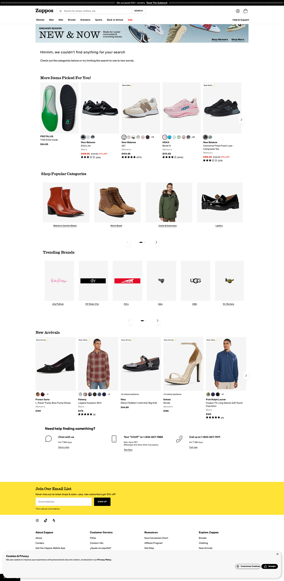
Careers (40, 543)
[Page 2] (144, 242)
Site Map (149, 548)
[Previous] (127, 242)
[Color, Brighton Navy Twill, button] (104, 394)
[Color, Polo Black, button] (217, 394)
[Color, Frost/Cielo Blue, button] (174, 137)
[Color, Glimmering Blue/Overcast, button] (179, 137)
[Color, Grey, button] (92, 137)
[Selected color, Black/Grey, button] (205, 137)
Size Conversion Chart (156, 538)
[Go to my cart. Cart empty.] (245, 11)
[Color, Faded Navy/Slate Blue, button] (188, 137)
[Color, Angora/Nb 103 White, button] (138, 137)
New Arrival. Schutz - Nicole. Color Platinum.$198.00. (183, 375)
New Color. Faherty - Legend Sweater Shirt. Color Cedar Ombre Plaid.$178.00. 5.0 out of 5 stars (98, 376)
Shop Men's (237, 39)
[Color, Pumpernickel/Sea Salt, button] (147, 137)
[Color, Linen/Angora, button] (128, 137)
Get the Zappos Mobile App (50, 548)
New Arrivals (205, 548)
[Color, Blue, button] (88, 137)
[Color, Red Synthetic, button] (42, 394)
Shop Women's (220, 39)
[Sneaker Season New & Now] (142, 33)
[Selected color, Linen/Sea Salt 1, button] (124, 137)
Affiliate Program (153, 543)
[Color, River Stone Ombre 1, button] (80, 394)
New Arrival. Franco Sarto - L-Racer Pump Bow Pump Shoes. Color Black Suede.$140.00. (56, 375)
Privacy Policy (104, 559)
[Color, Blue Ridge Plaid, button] (99, 394)
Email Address (46, 501)
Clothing (203, 543)
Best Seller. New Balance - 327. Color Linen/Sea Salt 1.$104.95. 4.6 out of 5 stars (141, 120)
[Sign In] (237, 11)
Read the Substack (156, 2)
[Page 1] (140, 242)
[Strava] (54, 520)
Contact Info (96, 543)
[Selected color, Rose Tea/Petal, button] (164, 137)
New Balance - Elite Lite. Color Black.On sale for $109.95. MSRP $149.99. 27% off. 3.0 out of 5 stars (100, 120)
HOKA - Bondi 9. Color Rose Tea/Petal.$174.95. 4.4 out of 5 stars (181, 120)
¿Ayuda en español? (100, 548)
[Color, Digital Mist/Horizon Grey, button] (133, 137)
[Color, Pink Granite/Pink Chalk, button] (143, 137)
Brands (202, 538)
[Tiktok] (45, 520)
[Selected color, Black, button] (83, 137)
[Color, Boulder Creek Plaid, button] (85, 394)
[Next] (241, 120)
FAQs (93, 538)
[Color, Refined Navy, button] (213, 394)
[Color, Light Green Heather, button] (208, 394)
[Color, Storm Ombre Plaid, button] (90, 394)
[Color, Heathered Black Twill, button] (94, 394)
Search (138, 10)
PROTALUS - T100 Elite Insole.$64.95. (59, 114)
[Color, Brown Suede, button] (38, 394)
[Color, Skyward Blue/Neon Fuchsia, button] (169, 137)
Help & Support (241, 19)
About (39, 538)
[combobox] (94, 11)
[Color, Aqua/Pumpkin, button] (210, 137)
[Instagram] (37, 520)
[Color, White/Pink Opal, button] (183, 137)
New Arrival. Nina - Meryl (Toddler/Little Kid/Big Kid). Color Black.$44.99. (141, 373)
